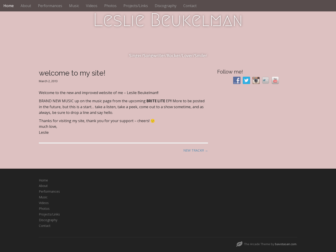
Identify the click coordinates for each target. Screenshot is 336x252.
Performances (50, 5)
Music (74, 5)
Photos (110, 5)
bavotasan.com (285, 244)
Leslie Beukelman (168, 20)
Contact (190, 5)
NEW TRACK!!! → (195, 150)
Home (8, 5)
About (26, 5)
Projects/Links (135, 5)
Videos (91, 5)
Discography (165, 5)
